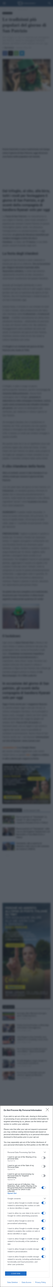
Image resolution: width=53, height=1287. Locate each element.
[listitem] (26, 1152)
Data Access (26, 1282)
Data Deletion (12, 1282)
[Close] (48, 1110)
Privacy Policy (40, 1282)
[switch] (43, 1158)
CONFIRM (15, 1274)
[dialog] (26, 1196)
